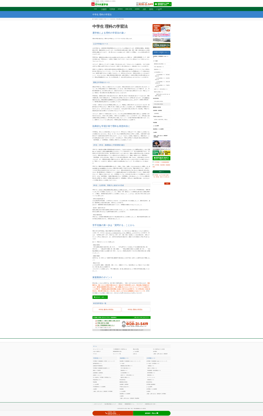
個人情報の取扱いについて (110, 404)
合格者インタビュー (97, 375)
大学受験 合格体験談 (150, 384)
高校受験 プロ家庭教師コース (161, 57)
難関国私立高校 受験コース (160, 63)
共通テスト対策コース (152, 368)
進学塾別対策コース (97, 363)
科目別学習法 (156, 98)
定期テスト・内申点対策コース (160, 89)
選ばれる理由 (136, 349)
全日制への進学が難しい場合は (160, 119)
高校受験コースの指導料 (158, 129)
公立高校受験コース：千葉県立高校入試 (162, 86)
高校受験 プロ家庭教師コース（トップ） (130, 361)
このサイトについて (98, 404)
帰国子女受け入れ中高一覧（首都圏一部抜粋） (162, 95)
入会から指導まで (97, 351)
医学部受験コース (151, 372)
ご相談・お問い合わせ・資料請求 (160, 353)
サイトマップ (139, 404)
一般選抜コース (150, 365)
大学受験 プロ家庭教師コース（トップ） (157, 361)
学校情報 (155, 122)
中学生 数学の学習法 (106, 309)
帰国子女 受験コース (158, 91)
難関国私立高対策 (157, 107)
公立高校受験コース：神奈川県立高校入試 (162, 82)
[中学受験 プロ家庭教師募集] (161, 162)
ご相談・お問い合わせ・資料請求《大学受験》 (156, 393)
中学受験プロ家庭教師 (101, 368)
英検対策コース (157, 69)
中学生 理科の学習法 (135, 309)
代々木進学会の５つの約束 (159, 349)
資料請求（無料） (100, 297)
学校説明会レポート (97, 379)
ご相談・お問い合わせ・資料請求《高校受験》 (160, 136)
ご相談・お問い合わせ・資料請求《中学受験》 (103, 391)
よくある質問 (156, 125)
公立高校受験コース (158, 72)
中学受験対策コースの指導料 (99, 386)
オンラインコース (151, 377)
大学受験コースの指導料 (151, 389)
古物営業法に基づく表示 (150, 404)
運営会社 (120, 404)
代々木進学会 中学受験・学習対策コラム (102, 377)
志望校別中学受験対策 (98, 365)
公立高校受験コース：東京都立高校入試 (162, 75)
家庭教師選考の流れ (117, 351)
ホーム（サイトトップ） (98, 349)
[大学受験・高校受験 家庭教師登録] (162, 166)
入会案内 (155, 132)
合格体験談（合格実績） (98, 372)
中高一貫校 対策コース (159, 66)
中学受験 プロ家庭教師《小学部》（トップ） (104, 361)
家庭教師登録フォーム (129, 404)
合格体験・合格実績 (157, 110)
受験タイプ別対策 (97, 370)
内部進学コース (150, 379)
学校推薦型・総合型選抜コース (154, 370)
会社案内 (155, 351)
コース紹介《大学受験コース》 (153, 363)
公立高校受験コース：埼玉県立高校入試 (162, 79)
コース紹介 (155, 60)
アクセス (95, 353)
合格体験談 (156, 113)
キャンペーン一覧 (117, 353)
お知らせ (135, 353)
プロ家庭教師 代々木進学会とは (120, 349)
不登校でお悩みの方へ (158, 116)
